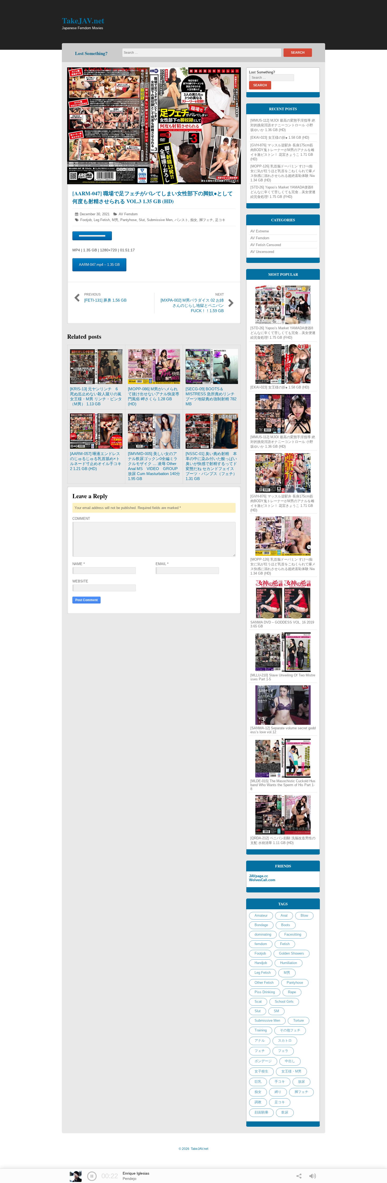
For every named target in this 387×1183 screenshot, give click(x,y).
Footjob (86, 220)
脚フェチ (206, 220)
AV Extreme (259, 231)
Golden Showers (291, 953)
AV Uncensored (262, 252)
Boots (285, 925)
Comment (81, 519)
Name (78, 564)
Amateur (261, 915)
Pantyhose (128, 220)
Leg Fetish (102, 220)
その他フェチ (290, 1030)
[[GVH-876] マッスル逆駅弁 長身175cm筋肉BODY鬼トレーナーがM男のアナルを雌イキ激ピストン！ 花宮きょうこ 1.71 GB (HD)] (283, 473)
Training (261, 1030)
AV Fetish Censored (265, 245)
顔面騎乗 (261, 1112)
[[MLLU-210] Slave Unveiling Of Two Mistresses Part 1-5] (283, 652)
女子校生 (261, 1071)
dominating (263, 934)
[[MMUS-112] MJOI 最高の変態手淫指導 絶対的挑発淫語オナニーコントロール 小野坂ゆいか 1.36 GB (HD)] (283, 413)
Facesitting (292, 934)
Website (80, 581)
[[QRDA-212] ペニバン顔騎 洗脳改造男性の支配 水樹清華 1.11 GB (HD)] (283, 815)
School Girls (284, 1002)
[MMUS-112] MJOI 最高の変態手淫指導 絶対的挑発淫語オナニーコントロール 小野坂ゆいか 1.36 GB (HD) (282, 125)
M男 (115, 220)
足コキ (220, 220)
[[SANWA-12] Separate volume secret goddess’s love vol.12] (283, 705)
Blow (304, 915)
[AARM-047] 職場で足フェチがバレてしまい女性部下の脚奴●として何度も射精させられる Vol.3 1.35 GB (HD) (152, 197)
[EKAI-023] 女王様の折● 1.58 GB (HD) (279, 137)
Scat (258, 1002)
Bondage (261, 925)
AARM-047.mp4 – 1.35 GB (99, 265)
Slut (142, 220)
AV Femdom (128, 214)
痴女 (193, 220)
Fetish (285, 944)
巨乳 (258, 1082)
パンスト (181, 220)
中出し (290, 1061)
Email (162, 564)
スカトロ (285, 1040)
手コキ (280, 1082)
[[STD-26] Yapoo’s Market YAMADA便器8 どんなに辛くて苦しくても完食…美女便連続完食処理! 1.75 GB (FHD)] (283, 305)
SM (276, 1011)
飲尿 (284, 1112)
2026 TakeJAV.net (193, 1149)
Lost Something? (91, 53)
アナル (260, 1040)
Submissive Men (159, 220)
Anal (284, 915)
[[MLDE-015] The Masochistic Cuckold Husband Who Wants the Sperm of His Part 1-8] (283, 758)
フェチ (260, 1051)
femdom (261, 944)
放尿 (301, 1082)
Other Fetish (264, 983)
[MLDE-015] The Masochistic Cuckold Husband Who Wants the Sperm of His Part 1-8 (282, 785)
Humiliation (288, 963)
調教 (258, 1102)
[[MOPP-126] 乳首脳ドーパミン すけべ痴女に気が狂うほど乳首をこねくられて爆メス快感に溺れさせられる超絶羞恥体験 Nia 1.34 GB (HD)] (283, 536)
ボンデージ (263, 1061)
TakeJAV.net (83, 20)
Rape (292, 992)
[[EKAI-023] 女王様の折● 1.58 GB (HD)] (283, 364)
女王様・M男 (291, 1071)
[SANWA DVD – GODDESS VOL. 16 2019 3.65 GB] (283, 599)
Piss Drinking (265, 992)
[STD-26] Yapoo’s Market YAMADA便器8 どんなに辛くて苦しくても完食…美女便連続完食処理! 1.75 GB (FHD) (282, 192)
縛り (278, 1092)
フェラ (283, 1051)
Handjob (261, 963)
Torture (298, 1020)
